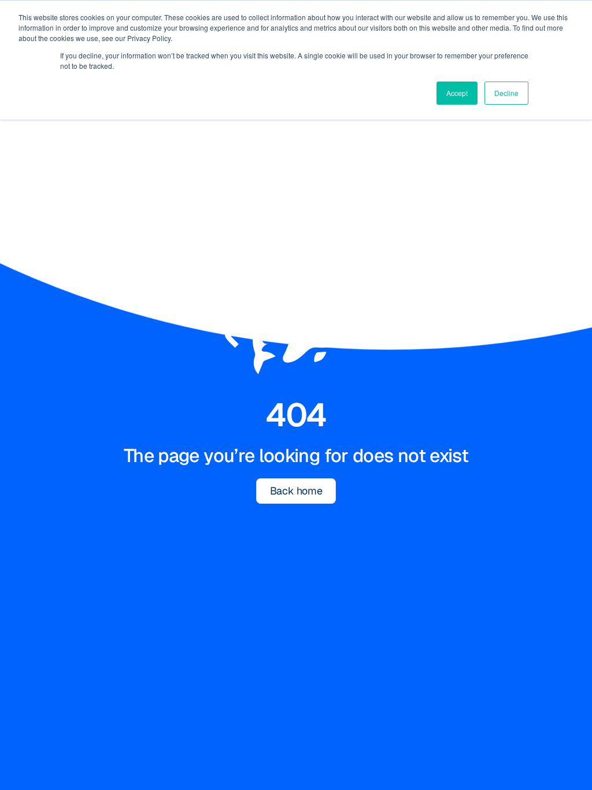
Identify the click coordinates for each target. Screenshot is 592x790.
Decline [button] (506, 93)
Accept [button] (457, 93)
